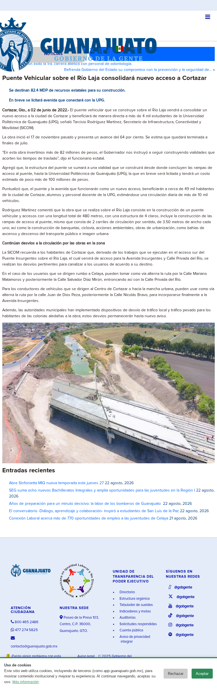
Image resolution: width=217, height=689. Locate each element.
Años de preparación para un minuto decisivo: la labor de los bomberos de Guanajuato (85, 504)
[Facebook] (85, 50)
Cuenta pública (131, 630)
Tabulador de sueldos (136, 605)
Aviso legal (86, 656)
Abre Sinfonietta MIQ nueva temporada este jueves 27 (56, 483)
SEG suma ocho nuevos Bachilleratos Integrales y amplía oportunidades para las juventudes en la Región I (102, 490)
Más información (25, 682)
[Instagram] (102, 50)
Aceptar (202, 673)
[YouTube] (110, 50)
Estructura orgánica (134, 599)
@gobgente (182, 587)
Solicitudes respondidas (138, 624)
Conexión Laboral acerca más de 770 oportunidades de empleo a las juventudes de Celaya (88, 518)
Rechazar (175, 673)
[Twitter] (93, 50)
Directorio (127, 592)
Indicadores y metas (135, 611)
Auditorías (127, 618)
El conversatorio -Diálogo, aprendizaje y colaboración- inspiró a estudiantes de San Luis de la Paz (94, 511)
